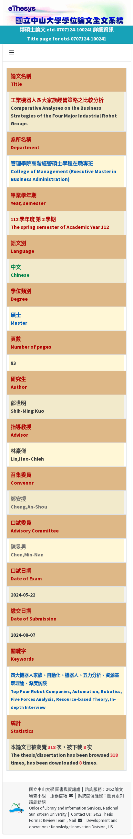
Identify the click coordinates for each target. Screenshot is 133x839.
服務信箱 (59, 795)
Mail (73, 820)
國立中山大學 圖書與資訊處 (54, 789)
